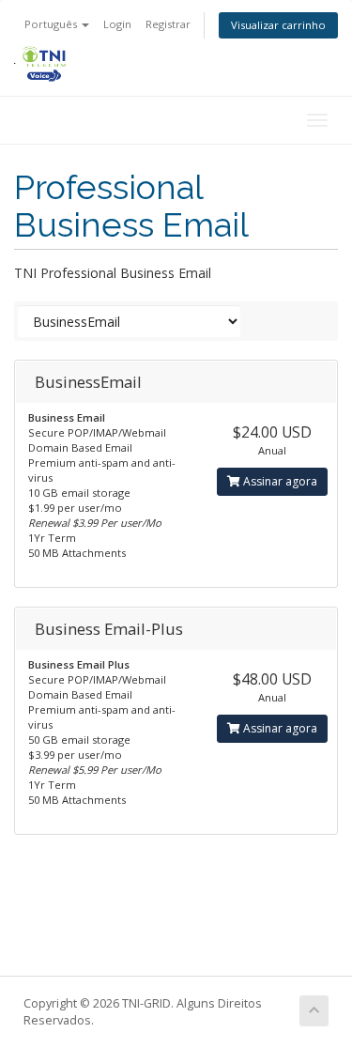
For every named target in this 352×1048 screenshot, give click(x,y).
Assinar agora (278, 481)
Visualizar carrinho (278, 25)
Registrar (168, 24)
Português (52, 24)
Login (117, 24)
